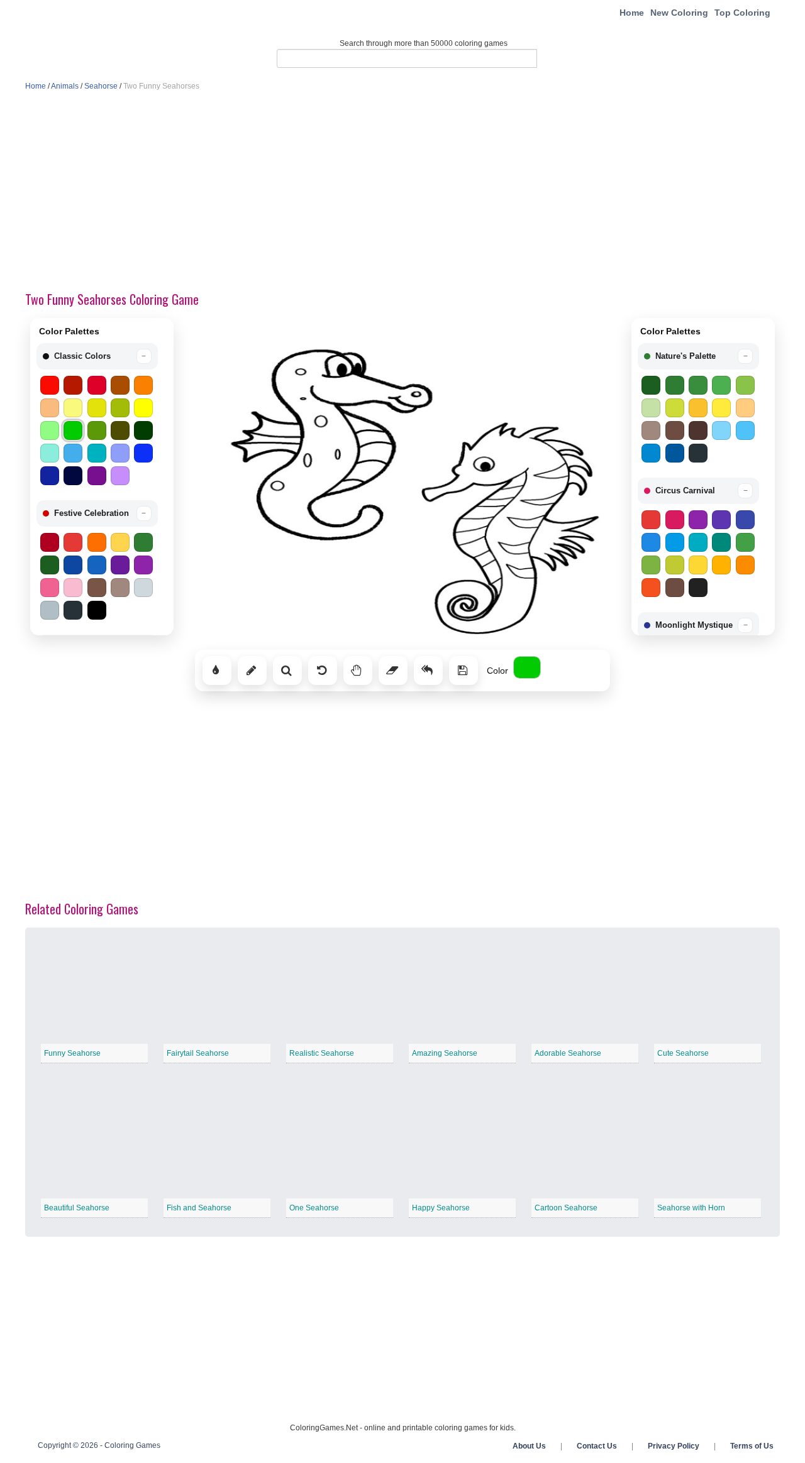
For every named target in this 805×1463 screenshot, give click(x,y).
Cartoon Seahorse (566, 1207)
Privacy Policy (673, 1446)
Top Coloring (742, 13)
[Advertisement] (402, 192)
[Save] (463, 670)
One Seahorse (314, 1207)
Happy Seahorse (441, 1207)
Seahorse (101, 86)
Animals (65, 86)
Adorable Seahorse (568, 1053)
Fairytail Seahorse (198, 1053)
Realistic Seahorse (321, 1053)
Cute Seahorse (683, 1053)
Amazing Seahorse (444, 1053)
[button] (97, 356)
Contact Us (597, 1446)
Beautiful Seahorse (76, 1207)
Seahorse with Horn (691, 1207)
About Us (529, 1446)
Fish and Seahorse (199, 1207)
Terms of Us (752, 1446)
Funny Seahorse (72, 1053)
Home (631, 13)
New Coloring (679, 13)
